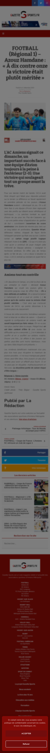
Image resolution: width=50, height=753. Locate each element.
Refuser (26, 744)
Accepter (26, 733)
